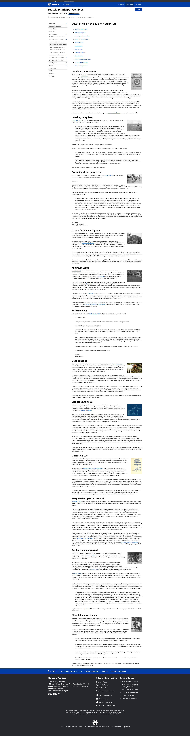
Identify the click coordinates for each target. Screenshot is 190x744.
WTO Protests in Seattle (130, 690)
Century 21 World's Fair (130, 693)
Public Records (101, 688)
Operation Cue (79, 56)
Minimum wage (79, 42)
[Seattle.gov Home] (48, 17)
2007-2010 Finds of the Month (56, 60)
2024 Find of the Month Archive (58, 44)
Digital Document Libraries (55, 26)
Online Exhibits (52, 23)
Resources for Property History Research (130, 686)
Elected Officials (101, 682)
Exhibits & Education (74, 13)
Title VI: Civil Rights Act (117, 726)
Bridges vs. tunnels (80, 52)
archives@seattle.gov (60, 691)
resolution (90, 293)
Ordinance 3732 (76, 501)
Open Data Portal (102, 685)
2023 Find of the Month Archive (57, 47)
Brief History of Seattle (130, 682)
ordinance (101, 276)
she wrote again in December (129, 542)
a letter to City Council (88, 243)
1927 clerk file (76, 120)
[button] (142, 1)
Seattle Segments (53, 62)
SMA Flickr (51, 70)
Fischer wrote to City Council (84, 538)
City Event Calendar (106, 695)
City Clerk (138, 9)
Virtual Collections (53, 29)
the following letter (94, 314)
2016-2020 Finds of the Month (56, 55)
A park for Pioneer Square (82, 39)
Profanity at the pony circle (82, 36)
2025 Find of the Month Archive (57, 42)
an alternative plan (86, 410)
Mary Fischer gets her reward (83, 59)
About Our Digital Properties (69, 726)
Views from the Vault (118, 671)
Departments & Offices (107, 702)
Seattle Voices (52, 31)
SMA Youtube (52, 76)
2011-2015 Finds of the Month (56, 57)
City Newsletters (104, 699)
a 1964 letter (84, 76)
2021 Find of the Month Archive (57, 52)
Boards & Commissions (107, 706)
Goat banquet (78, 49)
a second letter (77, 574)
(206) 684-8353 (58, 688)
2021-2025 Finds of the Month (85, 17)
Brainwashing (78, 46)
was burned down (94, 570)
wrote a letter (91, 555)
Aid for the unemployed (81, 62)
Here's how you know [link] (69, 1)
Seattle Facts (63, 13)
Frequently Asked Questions (71, 671)
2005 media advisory (117, 364)
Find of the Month (71, 17)
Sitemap (127, 726)
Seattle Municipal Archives (65, 9)
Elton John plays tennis (81, 66)
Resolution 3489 (76, 271)
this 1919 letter (109, 175)
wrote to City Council (86, 284)
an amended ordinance (114, 113)
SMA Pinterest (52, 73)
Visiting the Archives (92, 671)
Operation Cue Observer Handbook (93, 468)
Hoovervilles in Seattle (129, 699)
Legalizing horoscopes (81, 29)
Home (52, 17)
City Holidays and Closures (105, 691)
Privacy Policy (82, 726)
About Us (53, 671)
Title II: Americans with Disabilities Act (98, 726)
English (67, 4)
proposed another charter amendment (95, 304)
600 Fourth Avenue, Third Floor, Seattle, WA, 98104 (72, 684)
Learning (51, 65)
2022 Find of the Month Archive (57, 49)
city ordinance (84, 78)
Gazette (105, 671)
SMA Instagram (52, 68)
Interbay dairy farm (80, 32)
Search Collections (53, 13)
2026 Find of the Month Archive (56, 36)
